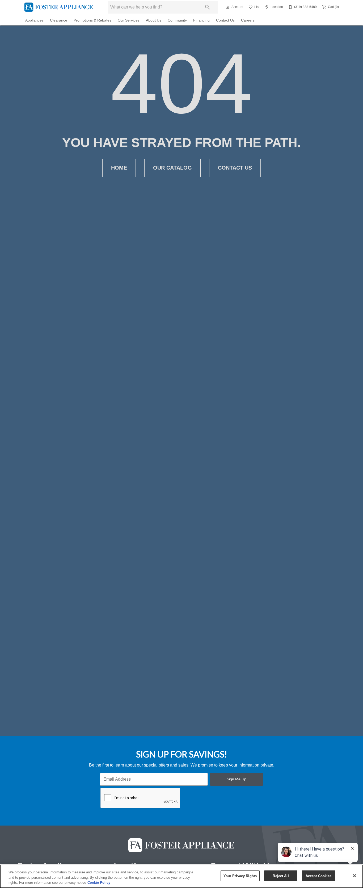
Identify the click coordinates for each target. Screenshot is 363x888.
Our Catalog (172, 168)
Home (119, 168)
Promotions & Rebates (92, 20)
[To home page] (58, 7)
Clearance (58, 20)
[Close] (354, 876)
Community (177, 20)
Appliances (34, 20)
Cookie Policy (98, 883)
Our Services (129, 20)
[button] (228, 7)
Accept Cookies (319, 876)
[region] (181, 876)
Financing (201, 20)
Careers (248, 20)
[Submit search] (207, 7)
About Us (153, 20)
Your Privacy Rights (240, 876)
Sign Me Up (236, 779)
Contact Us (225, 20)
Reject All (281, 876)
